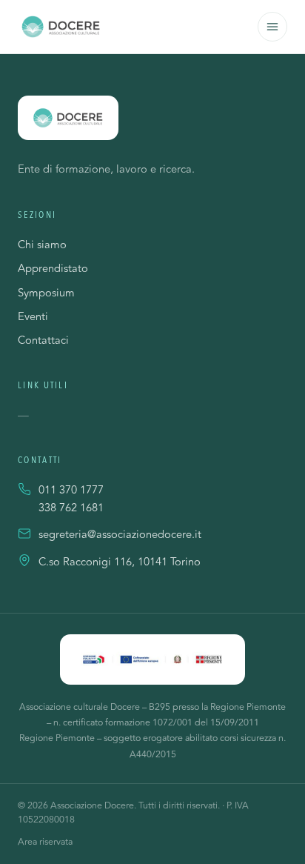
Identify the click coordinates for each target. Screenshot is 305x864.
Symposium (46, 293)
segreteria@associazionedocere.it (119, 535)
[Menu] (272, 26)
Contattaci (43, 340)
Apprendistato (53, 268)
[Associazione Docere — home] (61, 26)
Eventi (33, 316)
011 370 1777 (71, 490)
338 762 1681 (71, 508)
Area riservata (45, 842)
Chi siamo (42, 244)
